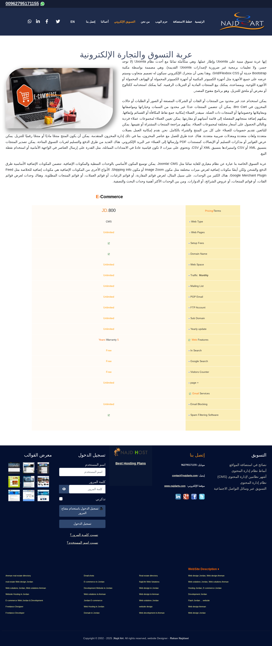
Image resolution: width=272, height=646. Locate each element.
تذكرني (100, 499)
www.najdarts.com (175, 486)
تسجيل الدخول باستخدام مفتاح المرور (80, 511)
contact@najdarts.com (185, 475)
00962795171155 (22, 3)
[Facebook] (46, 21)
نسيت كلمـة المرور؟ (84, 535)
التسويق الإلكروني (124, 21)
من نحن (145, 21)
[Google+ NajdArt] (186, 496)
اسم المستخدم (95, 465)
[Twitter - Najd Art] (202, 496)
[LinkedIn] (38, 21)
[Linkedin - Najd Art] (178, 496)
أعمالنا (105, 21)
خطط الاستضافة (182, 21)
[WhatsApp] (42, 3)
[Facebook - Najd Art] (194, 496)
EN (72, 21)
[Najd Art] (242, 21)
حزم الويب (161, 21)
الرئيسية (199, 21)
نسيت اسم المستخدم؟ (82, 543)
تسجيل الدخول (82, 523)
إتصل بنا (90, 21)
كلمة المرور (97, 482)
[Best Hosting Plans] (130, 451)
